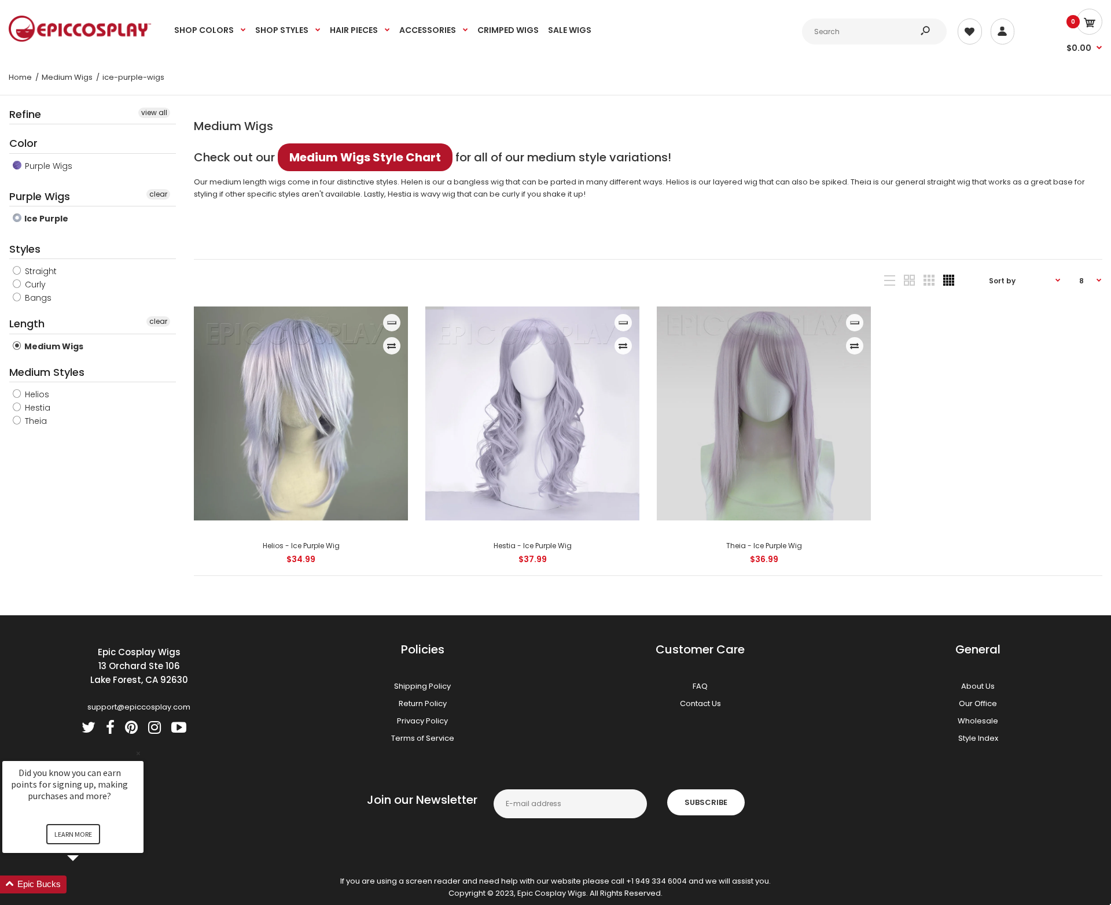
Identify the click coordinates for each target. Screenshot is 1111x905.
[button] (87, 884)
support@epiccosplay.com (138, 706)
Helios (36, 394)
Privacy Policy (422, 720)
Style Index (978, 738)
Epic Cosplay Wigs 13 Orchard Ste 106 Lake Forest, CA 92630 (139, 666)
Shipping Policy (422, 686)
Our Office (978, 703)
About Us (978, 686)
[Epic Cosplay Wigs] (80, 39)
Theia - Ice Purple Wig (763, 546)
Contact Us (700, 703)
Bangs (37, 298)
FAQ (700, 686)
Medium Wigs (53, 346)
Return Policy (423, 703)
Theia (35, 421)
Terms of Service (422, 738)
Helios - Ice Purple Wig (300, 546)
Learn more (73, 834)
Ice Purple (45, 218)
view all (154, 112)
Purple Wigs (47, 166)
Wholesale (978, 720)
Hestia (36, 407)
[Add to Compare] (391, 346)
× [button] (138, 753)
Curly (34, 284)
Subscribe (706, 802)
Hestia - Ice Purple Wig (532, 546)
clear (158, 194)
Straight (40, 271)
